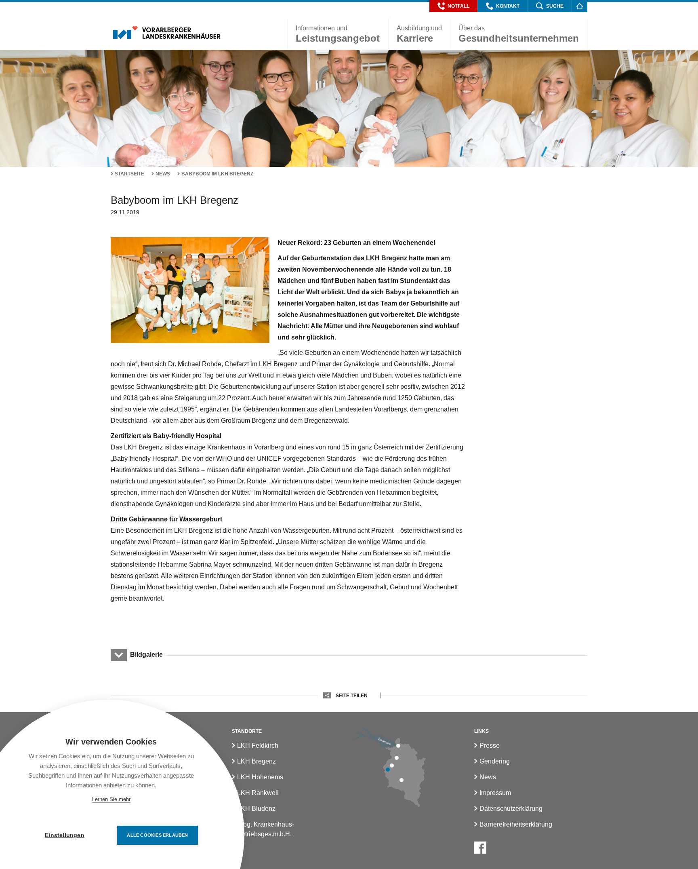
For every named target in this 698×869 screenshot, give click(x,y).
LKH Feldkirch (257, 745)
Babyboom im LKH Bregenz (217, 174)
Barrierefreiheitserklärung (515, 824)
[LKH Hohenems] (397, 758)
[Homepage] (579, 6)
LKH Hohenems (260, 777)
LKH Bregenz (256, 761)
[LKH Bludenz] (401, 780)
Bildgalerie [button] (146, 654)
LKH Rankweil (258, 792)
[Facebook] (480, 848)
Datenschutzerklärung (510, 808)
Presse (489, 745)
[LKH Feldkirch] (388, 770)
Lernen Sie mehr (111, 799)
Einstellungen (64, 835)
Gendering (494, 761)
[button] (453, 6)
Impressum (495, 792)
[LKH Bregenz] (398, 746)
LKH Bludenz (256, 808)
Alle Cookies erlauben (157, 835)
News (163, 174)
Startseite (129, 174)
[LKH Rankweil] (392, 766)
